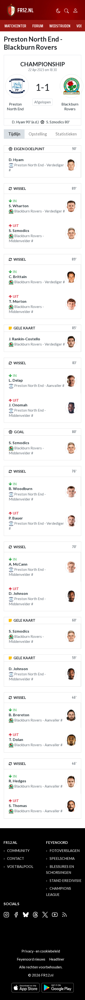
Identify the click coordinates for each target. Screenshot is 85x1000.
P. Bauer (16, 518)
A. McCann (18, 564)
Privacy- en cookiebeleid (40, 951)
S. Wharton (19, 205)
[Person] (75, 9)
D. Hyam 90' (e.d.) (25, 122)
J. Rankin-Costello (24, 339)
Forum (37, 26)
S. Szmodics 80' (58, 122)
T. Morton (17, 301)
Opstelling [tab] (38, 133)
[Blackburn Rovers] (71, 86)
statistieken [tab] (66, 133)
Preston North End (15, 106)
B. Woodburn (20, 488)
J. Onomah (18, 405)
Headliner (56, 959)
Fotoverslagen (65, 850)
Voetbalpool (20, 866)
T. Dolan (16, 739)
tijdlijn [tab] (14, 133)
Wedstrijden (59, 26)
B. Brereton (19, 714)
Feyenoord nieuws (31, 959)
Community (18, 850)
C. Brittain (18, 276)
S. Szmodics (19, 230)
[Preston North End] (17, 86)
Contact (15, 858)
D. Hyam (16, 159)
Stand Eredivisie (65, 880)
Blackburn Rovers (69, 106)
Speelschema (62, 858)
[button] (66, 10)
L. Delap (16, 380)
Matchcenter (15, 26)
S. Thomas (18, 805)
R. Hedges (17, 781)
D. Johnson (18, 593)
